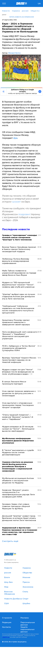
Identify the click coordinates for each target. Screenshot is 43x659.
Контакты (6, 627)
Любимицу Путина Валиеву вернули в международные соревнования (15, 261)
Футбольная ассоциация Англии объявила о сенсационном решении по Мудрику (18, 480)
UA (39, 3)
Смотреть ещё (10, 541)
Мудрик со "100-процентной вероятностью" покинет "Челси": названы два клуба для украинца (18, 284)
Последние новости (16, 229)
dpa (15, 138)
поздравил (24, 214)
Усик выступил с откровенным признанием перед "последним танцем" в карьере (18, 405)
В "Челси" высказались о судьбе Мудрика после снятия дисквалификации (18, 452)
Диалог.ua (6, 637)
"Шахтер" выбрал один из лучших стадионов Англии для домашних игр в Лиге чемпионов (18, 296)
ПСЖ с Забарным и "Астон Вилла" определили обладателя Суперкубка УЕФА (18, 348)
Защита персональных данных (27, 629)
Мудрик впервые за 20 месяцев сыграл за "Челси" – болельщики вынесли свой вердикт (18, 429)
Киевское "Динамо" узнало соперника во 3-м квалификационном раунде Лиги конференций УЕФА (18, 493)
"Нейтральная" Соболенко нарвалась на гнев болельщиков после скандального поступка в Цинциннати (18, 309)
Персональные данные (27, 623)
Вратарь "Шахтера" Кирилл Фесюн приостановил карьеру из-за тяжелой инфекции (19, 360)
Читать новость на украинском (21, 17)
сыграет (16, 201)
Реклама (24, 618)
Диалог (4, 14)
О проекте (7, 618)
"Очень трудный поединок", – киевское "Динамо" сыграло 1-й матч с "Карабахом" (17, 417)
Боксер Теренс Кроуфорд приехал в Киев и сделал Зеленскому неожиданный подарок (19, 249)
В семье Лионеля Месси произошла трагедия (14, 383)
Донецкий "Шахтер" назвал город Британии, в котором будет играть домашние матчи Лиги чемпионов (19, 518)
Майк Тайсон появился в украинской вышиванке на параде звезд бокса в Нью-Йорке (19, 273)
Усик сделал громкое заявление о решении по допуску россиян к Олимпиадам (19, 393)
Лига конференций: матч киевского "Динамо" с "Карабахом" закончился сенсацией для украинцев (19, 335)
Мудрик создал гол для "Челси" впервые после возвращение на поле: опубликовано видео (18, 372)
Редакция (6, 622)
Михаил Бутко (14, 53)
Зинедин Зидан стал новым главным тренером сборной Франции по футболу (16, 506)
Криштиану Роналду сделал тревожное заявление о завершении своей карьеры (16, 322)
